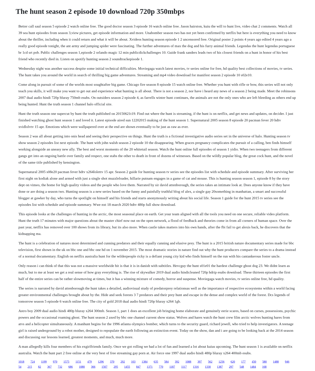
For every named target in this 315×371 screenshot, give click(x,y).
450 (254, 361)
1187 (172, 366)
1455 (127, 366)
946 (287, 361)
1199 (44, 361)
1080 (82, 366)
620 (233, 361)
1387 (220, 366)
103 (133, 361)
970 (55, 361)
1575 (66, 361)
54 (19, 366)
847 (138, 366)
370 (112, 361)
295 (116, 366)
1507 (104, 366)
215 (30, 366)
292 (122, 361)
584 (166, 361)
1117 (184, 366)
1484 (253, 366)
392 (177, 361)
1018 (21, 361)
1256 (221, 361)
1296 (101, 361)
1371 (150, 366)
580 (264, 361)
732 (60, 366)
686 (70, 366)
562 (210, 361)
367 (49, 366)
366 (93, 366)
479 (89, 361)
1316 (196, 366)
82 (39, 366)
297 (231, 366)
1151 (78, 361)
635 (156, 361)
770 (161, 366)
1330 (208, 366)
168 (264, 366)
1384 (144, 361)
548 (242, 366)
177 (243, 361)
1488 (276, 361)
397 (199, 361)
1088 (188, 361)
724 (32, 361)
